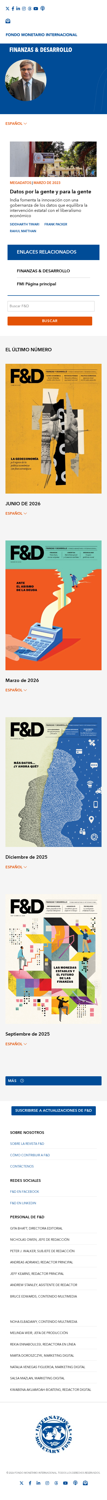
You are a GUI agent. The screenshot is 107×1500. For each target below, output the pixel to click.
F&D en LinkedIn (23, 1203)
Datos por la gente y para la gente (50, 191)
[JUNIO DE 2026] (53, 428)
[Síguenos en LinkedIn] (18, 9)
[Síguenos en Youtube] (36, 9)
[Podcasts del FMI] (42, 8)
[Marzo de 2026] (53, 605)
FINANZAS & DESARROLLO (43, 271)
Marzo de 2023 (47, 183)
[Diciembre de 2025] (53, 782)
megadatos (20, 183)
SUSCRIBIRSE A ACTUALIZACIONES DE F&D (53, 1111)
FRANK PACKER (55, 224)
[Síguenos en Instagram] (24, 9)
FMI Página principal (36, 284)
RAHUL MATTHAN (23, 231)
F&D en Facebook (24, 1192)
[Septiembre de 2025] (53, 959)
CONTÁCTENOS (22, 1166)
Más (12, 1081)
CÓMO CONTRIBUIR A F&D (30, 1155)
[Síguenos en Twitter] (7, 9)
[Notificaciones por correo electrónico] (7, 21)
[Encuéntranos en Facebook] (13, 9)
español (13, 124)
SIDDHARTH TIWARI (24, 224)
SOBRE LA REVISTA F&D (27, 1144)
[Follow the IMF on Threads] (29, 9)
